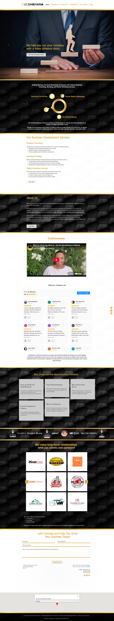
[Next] (105, 44)
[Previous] (8, 44)
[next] (86, 481)
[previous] (26, 481)
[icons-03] (111, 313)
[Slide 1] (55, 75)
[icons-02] (111, 310)
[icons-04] (111, 308)
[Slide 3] (58, 75)
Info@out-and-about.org (83, 615)
